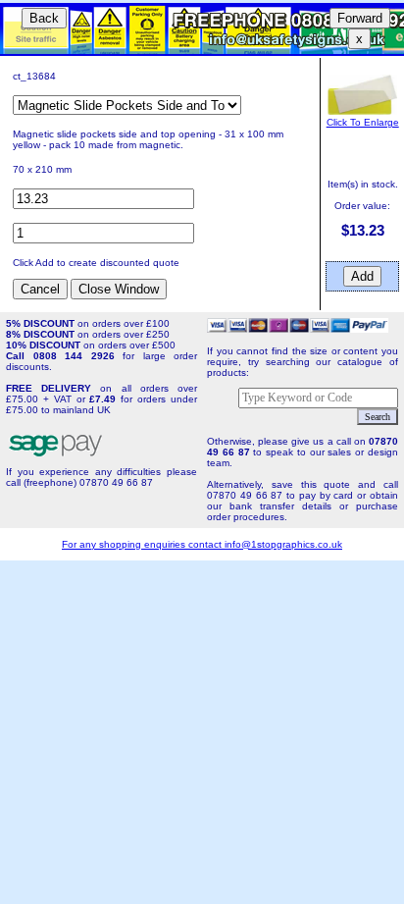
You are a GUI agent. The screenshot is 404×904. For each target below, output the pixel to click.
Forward (359, 18)
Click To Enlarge (363, 122)
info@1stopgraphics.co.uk (283, 544)
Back (44, 18)
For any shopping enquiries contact (143, 544)
